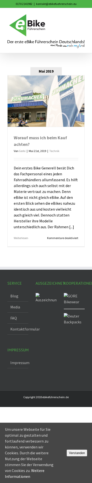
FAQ (13, 318)
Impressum (18, 362)
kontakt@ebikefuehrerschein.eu (56, 4)
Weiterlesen (21, 238)
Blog (14, 295)
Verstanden (77, 453)
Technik (54, 151)
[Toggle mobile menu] (83, 15)
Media (15, 307)
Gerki (22, 151)
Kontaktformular (18, 329)
